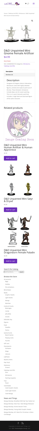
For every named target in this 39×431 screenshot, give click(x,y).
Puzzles (7, 340)
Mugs (7, 351)
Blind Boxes (7, 290)
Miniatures (22, 13)
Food (5, 325)
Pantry (7, 330)
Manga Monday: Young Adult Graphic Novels (17, 409)
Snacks (7, 317)
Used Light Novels (10, 391)
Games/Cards (8, 333)
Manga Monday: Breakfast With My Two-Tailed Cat (19, 401)
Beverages (8, 308)
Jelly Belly (8, 314)
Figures (6, 322)
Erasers (7, 367)
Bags (6, 281)
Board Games (9, 335)
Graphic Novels (10, 295)
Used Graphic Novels (11, 388)
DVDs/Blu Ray (8, 319)
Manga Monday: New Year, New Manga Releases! (19, 404)
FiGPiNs (7, 284)
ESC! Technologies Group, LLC (21, 428)
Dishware (8, 348)
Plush (7, 383)
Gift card (6, 343)
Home (5, 13)
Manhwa (8, 303)
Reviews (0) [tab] (9, 74)
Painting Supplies (10, 378)
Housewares (7, 346)
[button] (32, 20)
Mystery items (8, 359)
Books (5, 293)
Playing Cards (9, 338)
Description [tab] (9, 71)
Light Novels (9, 298)
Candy (7, 311)
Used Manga (9, 393)
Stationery (7, 365)
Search (21, 272)
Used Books (7, 386)
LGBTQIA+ (7, 357)
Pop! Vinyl (7, 362)
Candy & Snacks (9, 306)
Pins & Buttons (9, 287)
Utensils (7, 354)
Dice (6, 372)
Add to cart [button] (10, 158)
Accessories (7, 279)
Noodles (7, 327)
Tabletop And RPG (13, 13)
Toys (5, 381)
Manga (7, 300)
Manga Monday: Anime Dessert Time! (15, 406)
